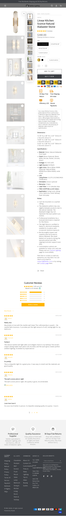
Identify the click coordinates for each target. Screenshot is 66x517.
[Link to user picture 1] (8, 388)
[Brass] (38, 59)
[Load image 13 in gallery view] (29, 77)
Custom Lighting (55, 250)
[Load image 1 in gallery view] (29, 16)
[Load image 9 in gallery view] (29, 65)
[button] (52, 6)
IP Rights (7, 488)
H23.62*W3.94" (43, 48)
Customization (43, 52)
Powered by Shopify (9, 510)
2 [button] (32, 412)
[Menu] (5, 6)
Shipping (39, 37)
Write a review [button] (33, 304)
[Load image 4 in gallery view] (29, 34)
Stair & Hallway (45, 13)
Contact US (27, 463)
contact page (44, 263)
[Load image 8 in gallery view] (29, 59)
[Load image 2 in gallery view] (29, 22)
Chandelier (17, 460)
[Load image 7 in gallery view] (29, 53)
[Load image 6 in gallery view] (29, 47)
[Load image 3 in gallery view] (29, 28)
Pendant (16, 463)
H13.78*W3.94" (43, 44)
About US (26, 460)
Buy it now (49, 76)
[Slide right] (43, 136)
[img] (8, 315)
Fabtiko (39, 17)
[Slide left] (16, 136)
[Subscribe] (61, 461)
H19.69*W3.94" (55, 44)
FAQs (6, 491)
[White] (45, 59)
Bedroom (17, 482)
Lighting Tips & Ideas (26, 477)
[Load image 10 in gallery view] (29, 71)
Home (38, 13)
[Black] (42, 59)
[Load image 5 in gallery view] (29, 41)
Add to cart (49, 71)
